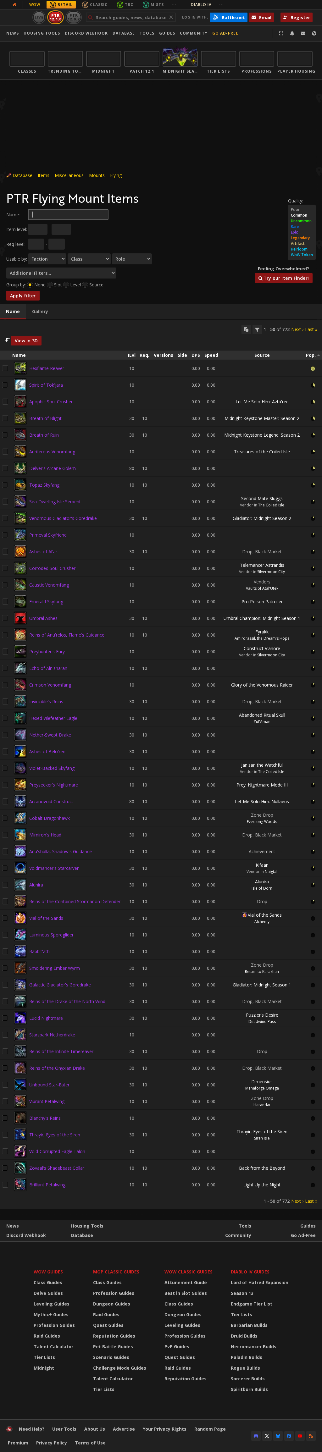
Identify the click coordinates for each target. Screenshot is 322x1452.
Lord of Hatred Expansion (259, 1282)
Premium (18, 1443)
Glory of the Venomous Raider (262, 685)
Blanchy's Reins (45, 1118)
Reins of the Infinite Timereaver (61, 1051)
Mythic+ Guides (51, 1314)
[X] (267, 1436)
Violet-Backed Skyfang (52, 768)
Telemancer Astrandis (262, 565)
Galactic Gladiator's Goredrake (60, 985)
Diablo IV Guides (250, 1272)
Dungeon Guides (111, 1304)
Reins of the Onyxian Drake (57, 1068)
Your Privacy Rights (164, 1429)
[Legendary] (302, 238)
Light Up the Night (261, 1185)
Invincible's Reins (46, 701)
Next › (297, 329)
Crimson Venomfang (50, 685)
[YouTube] (300, 1436)
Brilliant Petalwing (47, 1185)
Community (194, 33)
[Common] (302, 215)
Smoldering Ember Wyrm (54, 968)
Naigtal (271, 871)
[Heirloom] (302, 249)
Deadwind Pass (262, 1021)
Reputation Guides (114, 1336)
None (40, 285)
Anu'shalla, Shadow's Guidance (60, 851)
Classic (99, 4)
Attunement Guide (185, 1282)
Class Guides (48, 1282)
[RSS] (311, 1436)
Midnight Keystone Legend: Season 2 (262, 435)
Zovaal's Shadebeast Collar (56, 1168)
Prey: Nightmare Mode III (262, 785)
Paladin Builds (246, 1357)
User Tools (64, 1429)
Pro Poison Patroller (262, 602)
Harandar (262, 1104)
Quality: (295, 201)
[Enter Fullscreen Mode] (281, 33)
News (12, 33)
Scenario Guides (111, 1357)
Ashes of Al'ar (43, 552)
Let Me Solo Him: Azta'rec (262, 402)
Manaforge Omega (262, 1088)
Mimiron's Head (45, 835)
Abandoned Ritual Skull (262, 715)
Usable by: (16, 259)
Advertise (124, 1429)
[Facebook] (289, 1436)
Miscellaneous (69, 175)
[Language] (314, 33)
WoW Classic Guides (188, 1272)
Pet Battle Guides (113, 1347)
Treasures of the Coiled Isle (262, 452)
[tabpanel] (161, 764)
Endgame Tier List (251, 1304)
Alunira (36, 885)
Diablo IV (207, 4)
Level (75, 285)
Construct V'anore (262, 648)
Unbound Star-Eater (49, 1085)
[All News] (14, 4)
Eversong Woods (262, 821)
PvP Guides (176, 1347)
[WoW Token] (302, 255)
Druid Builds (244, 1336)
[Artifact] (302, 243)
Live (39, 17)
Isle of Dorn (262, 888)
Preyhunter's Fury (47, 651)
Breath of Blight (45, 418)
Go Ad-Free (225, 33)
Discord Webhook (86, 33)
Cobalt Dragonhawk (49, 818)
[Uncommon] (302, 221)
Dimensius (262, 1082)
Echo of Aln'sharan (48, 668)
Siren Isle (262, 1138)
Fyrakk (262, 632)
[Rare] (302, 226)
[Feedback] (303, 33)
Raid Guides (47, 1336)
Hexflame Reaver (46, 368)
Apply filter (23, 296)
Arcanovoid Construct (51, 801)
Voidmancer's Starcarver (54, 868)
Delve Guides (48, 1293)
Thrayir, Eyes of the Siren (54, 1135)
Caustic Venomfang (49, 585)
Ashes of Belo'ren (47, 751)
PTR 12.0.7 (73, 17)
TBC (129, 4)
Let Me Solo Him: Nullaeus (262, 801)
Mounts (97, 175)
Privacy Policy (51, 1443)
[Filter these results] (257, 329)
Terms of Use (90, 1443)
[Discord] (256, 1436)
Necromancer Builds (253, 1347)
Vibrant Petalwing (46, 1101)
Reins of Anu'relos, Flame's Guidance (66, 635)
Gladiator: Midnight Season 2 (262, 518)
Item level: (16, 229)
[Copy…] (246, 329)
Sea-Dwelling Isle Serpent (55, 502)
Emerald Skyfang (46, 602)
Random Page (210, 1429)
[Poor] (302, 210)
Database (124, 33)
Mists (157, 4)
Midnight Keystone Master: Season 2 (262, 418)
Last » (311, 329)
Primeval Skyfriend (48, 535)
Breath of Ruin (44, 435)
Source (96, 285)
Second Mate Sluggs (262, 498)
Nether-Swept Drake (50, 735)
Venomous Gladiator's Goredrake (63, 518)
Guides (167, 33)
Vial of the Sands (46, 918)
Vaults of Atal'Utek (262, 588)
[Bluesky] (278, 1436)
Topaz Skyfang (44, 485)
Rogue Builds (245, 1368)
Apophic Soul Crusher (51, 402)
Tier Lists (44, 1357)
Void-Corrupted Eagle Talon (57, 1151)
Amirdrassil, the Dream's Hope (262, 638)
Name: (13, 215)
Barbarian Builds (249, 1325)
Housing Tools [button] (42, 33)
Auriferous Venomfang (52, 452)
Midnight (44, 1368)
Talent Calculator (53, 1347)
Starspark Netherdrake (52, 1035)
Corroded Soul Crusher (52, 568)
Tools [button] (147, 33)
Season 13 (242, 1293)
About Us (94, 1429)
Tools (245, 1226)
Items (43, 175)
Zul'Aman (261, 721)
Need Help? (31, 1429)
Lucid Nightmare (46, 1018)
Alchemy (261, 921)
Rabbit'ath (39, 951)
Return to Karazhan (262, 971)
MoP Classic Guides (116, 1272)
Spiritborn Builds (249, 1389)
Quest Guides (108, 1325)
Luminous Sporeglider (51, 935)
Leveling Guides (51, 1304)
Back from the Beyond (262, 1168)
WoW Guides (48, 1272)
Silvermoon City (271, 571)
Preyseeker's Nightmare (53, 785)
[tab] (13, 311)
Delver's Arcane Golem (52, 468)
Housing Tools (87, 1226)
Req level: (15, 244)
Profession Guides (54, 1325)
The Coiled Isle (271, 505)
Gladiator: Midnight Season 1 (262, 985)
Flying (116, 175)
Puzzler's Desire (262, 1015)
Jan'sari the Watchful (262, 765)
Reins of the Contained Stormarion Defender (74, 901)
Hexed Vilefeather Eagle (53, 718)
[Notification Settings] (292, 33)
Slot (58, 285)
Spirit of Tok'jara (46, 385)
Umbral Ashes (43, 618)
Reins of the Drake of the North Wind (67, 1001)
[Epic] (302, 232)
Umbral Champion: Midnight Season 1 (262, 618)
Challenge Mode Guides (119, 1368)
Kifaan (262, 865)
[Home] (9, 1430)
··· (174, 4)
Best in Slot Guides (185, 1293)
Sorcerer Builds (248, 1379)
